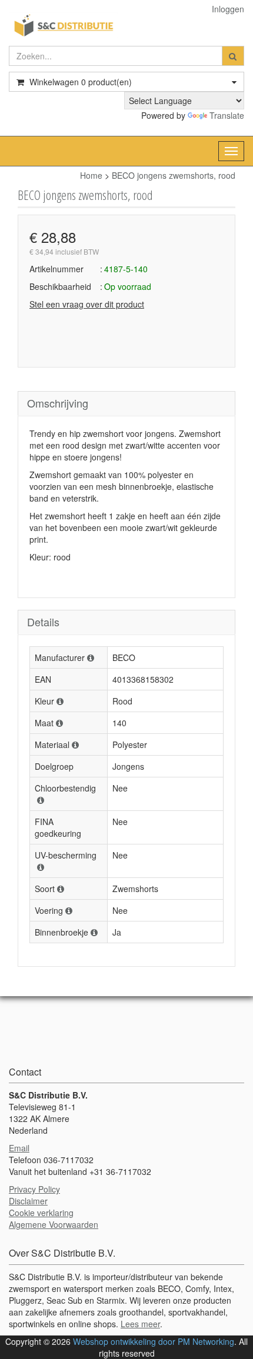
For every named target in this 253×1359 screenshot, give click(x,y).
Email (19, 1148)
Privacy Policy (34, 1189)
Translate (226, 115)
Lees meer (140, 1324)
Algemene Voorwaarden (53, 1224)
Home (91, 175)
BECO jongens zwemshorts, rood (173, 175)
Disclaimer (28, 1201)
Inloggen (228, 9)
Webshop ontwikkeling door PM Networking (153, 1341)
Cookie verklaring (41, 1212)
